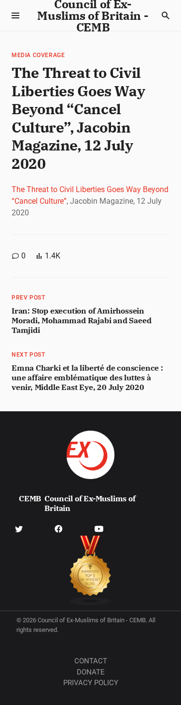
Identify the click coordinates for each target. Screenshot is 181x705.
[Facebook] (58, 528)
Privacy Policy (90, 682)
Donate (91, 672)
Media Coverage (38, 55)
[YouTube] (99, 528)
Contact (90, 661)
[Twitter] (19, 528)
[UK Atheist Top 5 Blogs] (90, 571)
